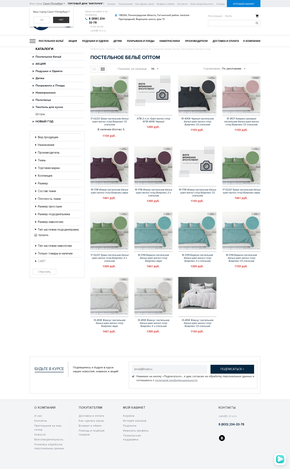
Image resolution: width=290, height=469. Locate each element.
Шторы (40, 114)
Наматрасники (46, 93)
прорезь (43, 235)
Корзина (129, 415)
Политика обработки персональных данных (49, 446)
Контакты (182, 3)
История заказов (134, 420)
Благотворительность (202, 3)
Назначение (46, 145)
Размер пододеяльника (54, 214)
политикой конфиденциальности (176, 380)
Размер (43, 183)
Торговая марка (49, 168)
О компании (45, 407)
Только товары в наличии (55, 253)
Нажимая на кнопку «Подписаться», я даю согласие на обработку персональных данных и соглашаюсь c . (195, 378)
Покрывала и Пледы (50, 85)
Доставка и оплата (91, 415)
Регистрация (215, 16)
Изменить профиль (136, 430)
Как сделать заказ (144, 3)
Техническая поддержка (132, 437)
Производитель (49, 152)
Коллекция (45, 175)
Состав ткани (47, 191)
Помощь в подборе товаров (92, 432)
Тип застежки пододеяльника (58, 229)
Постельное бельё (48, 57)
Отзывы (220, 3)
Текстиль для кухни (49, 107)
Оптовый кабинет (243, 3)
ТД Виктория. (97, 49)
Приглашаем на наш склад (48, 427)
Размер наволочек (50, 222)
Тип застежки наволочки (55, 246)
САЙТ (42, 261)
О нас (38, 415)
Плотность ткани (49, 199)
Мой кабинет (134, 407)
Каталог (112, 3)
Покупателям (126, 3)
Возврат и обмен (166, 3)
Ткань (42, 160)
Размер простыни (50, 206)
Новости (40, 434)
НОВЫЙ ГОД (44, 121)
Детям (40, 78)
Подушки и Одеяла (49, 71)
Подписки (130, 425)
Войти (228, 16)
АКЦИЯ (41, 64)
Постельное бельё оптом (133, 49)
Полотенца (43, 100)
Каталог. (112, 49)
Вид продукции (48, 137)
